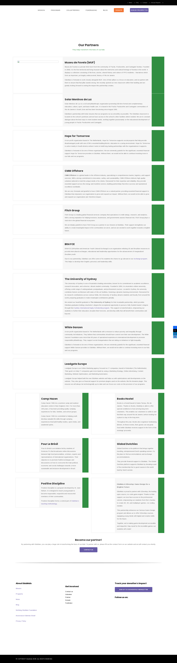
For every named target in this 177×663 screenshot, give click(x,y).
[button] (88, 10)
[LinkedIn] (175, 333)
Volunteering (72, 10)
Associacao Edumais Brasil (25, 615)
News (130, 2)
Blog (105, 10)
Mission (41, 10)
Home (127, 27)
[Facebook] (175, 327)
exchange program (140, 259)
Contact (145, 2)
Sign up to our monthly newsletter (133, 589)
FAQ (137, 2)
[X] (175, 330)
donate (119, 10)
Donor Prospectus (139, 10)
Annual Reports (155, 2)
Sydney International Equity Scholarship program (91, 308)
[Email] (175, 336)
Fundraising (91, 10)
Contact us (88, 550)
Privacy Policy (21, 621)
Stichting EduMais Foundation (26, 610)
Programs (55, 10)
